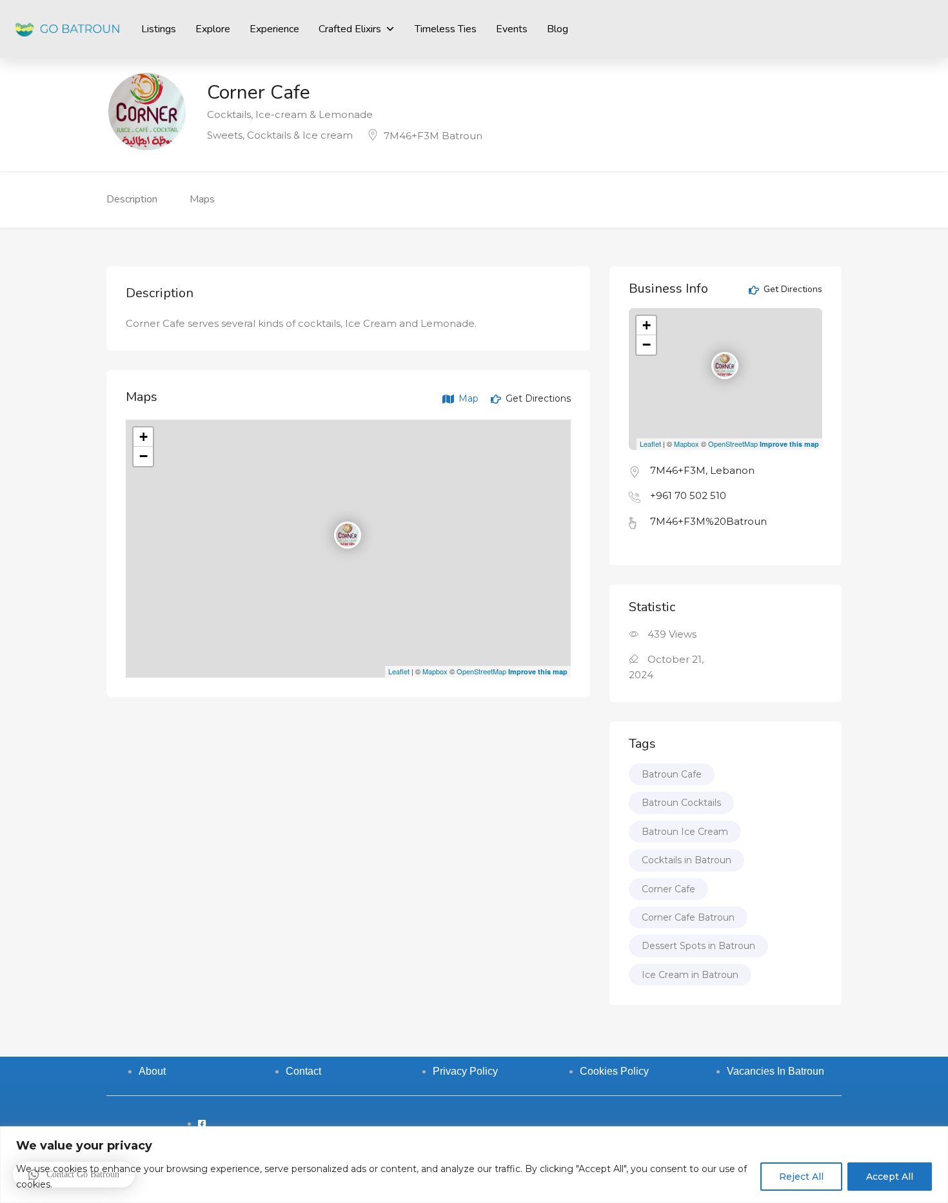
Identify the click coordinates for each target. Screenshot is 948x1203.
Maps (202, 199)
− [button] (143, 456)
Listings (158, 29)
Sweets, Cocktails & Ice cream (280, 135)
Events (512, 29)
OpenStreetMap (481, 671)
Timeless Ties (446, 29)
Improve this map (538, 671)
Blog (557, 29)
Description (131, 199)
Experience (274, 29)
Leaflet (399, 671)
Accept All (889, 1176)
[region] (474, 1164)
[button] (74, 1175)
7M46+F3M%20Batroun (708, 521)
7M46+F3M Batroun (433, 136)
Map (467, 398)
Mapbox (435, 671)
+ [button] (143, 437)
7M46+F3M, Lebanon (702, 470)
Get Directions (537, 398)
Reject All (801, 1176)
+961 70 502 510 (688, 495)
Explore (212, 29)
